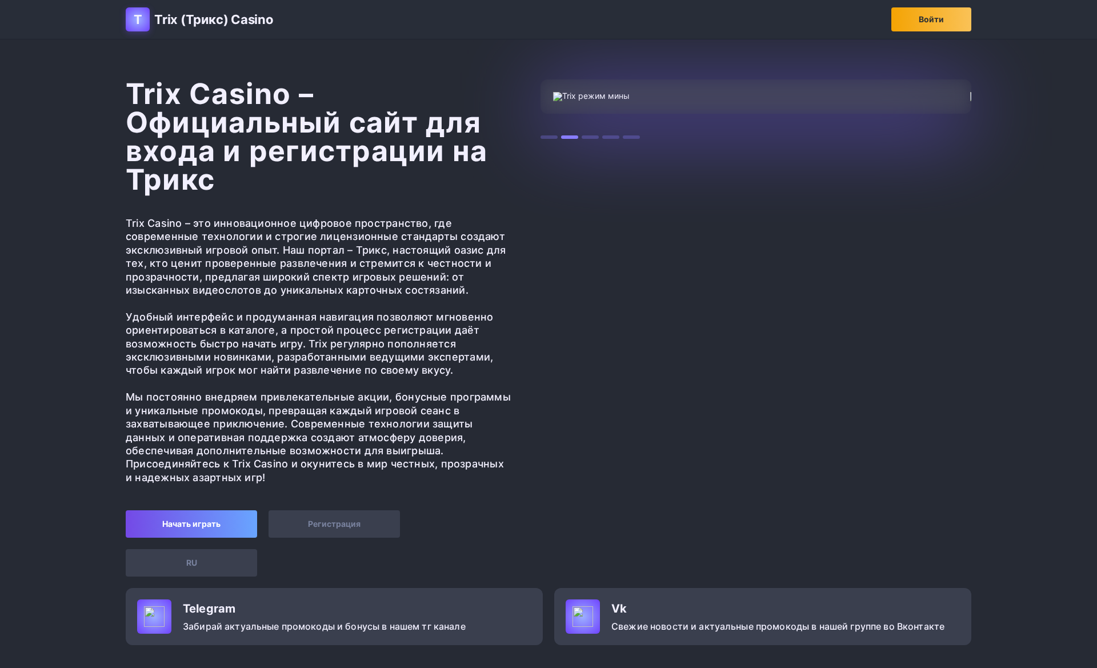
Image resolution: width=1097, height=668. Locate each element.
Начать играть (191, 524)
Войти (931, 19)
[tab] (549, 137)
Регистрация (334, 524)
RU (191, 562)
